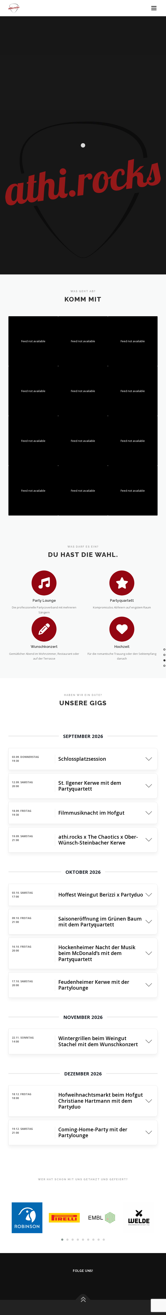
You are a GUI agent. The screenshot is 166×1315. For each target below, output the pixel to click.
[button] (62, 1239)
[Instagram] (71, 1280)
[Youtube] (83, 1280)
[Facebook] (59, 1280)
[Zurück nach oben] (83, 1300)
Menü (154, 8)
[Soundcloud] (95, 1280)
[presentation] (15, 1218)
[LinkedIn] (107, 1280)
